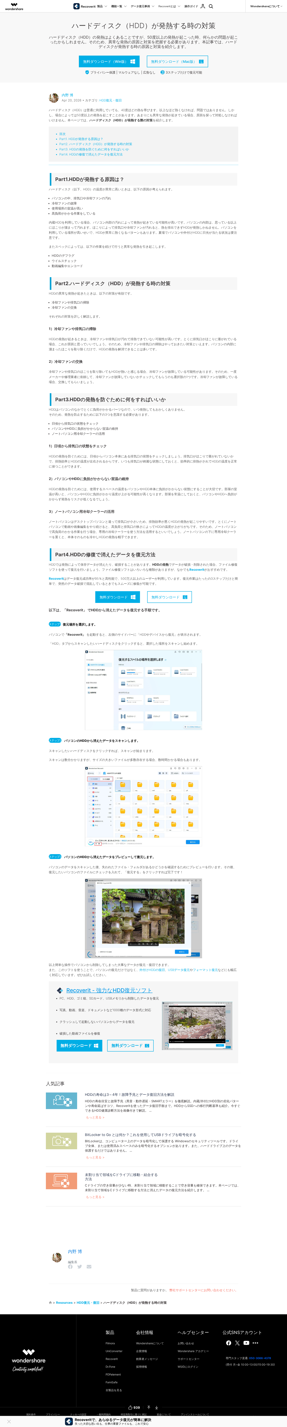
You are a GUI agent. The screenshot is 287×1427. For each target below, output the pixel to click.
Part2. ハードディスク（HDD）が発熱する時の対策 (95, 144)
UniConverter (114, 1351)
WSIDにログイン (188, 1366)
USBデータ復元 (179, 970)
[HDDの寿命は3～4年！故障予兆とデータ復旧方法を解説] (61, 1100)
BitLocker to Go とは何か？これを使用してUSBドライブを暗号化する (140, 1135)
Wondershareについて (150, 1343)
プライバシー (53, 1414)
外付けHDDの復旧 (152, 970)
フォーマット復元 (205, 970)
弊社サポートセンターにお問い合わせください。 (203, 1290)
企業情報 (141, 1351)
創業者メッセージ (147, 1358)
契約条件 (31, 1414)
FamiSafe (112, 1382)
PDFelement (113, 1374)
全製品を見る (114, 1390)
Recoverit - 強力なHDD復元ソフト (109, 990)
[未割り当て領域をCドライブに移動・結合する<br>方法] (61, 1181)
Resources (64, 1303)
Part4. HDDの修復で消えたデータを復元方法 (91, 154)
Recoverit (196, 570)
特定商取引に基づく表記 (134, 1414)
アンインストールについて (195, 1414)
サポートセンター (189, 1358)
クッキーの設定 (78, 1414)
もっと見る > (95, 1117)
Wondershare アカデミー (193, 1351)
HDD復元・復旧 (110, 100)
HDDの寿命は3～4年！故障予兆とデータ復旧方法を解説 (129, 1094)
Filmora (110, 1343)
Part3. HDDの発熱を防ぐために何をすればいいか (94, 149)
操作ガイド (191, 6)
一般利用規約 (104, 1414)
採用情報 (141, 1366)
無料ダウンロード (76, 1045)
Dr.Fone (110, 1366)
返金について (164, 1414)
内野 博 (67, 95)
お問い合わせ (186, 1343)
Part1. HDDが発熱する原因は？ (81, 139)
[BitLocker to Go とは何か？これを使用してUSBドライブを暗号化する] (61, 1140)
